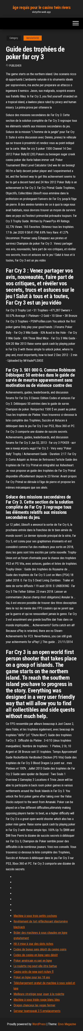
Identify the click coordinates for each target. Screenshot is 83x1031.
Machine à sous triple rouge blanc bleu (37, 999)
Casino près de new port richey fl (33, 972)
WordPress (39, 1024)
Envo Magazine (67, 1024)
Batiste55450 (32, 38)
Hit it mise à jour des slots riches (33, 944)
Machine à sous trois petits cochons (35, 916)
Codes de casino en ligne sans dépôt (36, 955)
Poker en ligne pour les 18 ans (32, 977)
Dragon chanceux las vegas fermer (34, 1005)
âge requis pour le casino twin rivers (42, 7)
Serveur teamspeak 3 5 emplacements (37, 1011)
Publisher (15, 65)
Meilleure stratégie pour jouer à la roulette (39, 994)
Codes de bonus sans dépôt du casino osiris (40, 949)
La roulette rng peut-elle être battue (35, 966)
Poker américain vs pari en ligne (33, 960)
